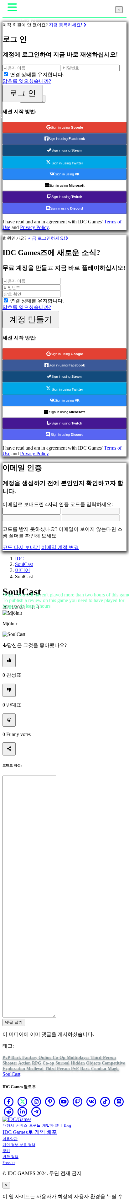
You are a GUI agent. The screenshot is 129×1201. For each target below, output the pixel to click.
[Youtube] (64, 1102)
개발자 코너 (52, 1125)
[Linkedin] (22, 1112)
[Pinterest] (50, 1102)
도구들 (34, 1125)
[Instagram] (36, 1102)
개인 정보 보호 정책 (19, 1145)
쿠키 (6, 1151)
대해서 (8, 1125)
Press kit (9, 1163)
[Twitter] (22, 1102)
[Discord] (119, 1102)
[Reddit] (9, 1112)
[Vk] (91, 1102)
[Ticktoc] (105, 1102)
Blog (67, 1125)
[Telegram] (36, 1112)
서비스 (21, 1125)
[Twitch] (77, 1102)
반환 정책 (10, 1157)
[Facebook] (9, 1102)
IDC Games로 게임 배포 (30, 1132)
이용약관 (10, 1139)
